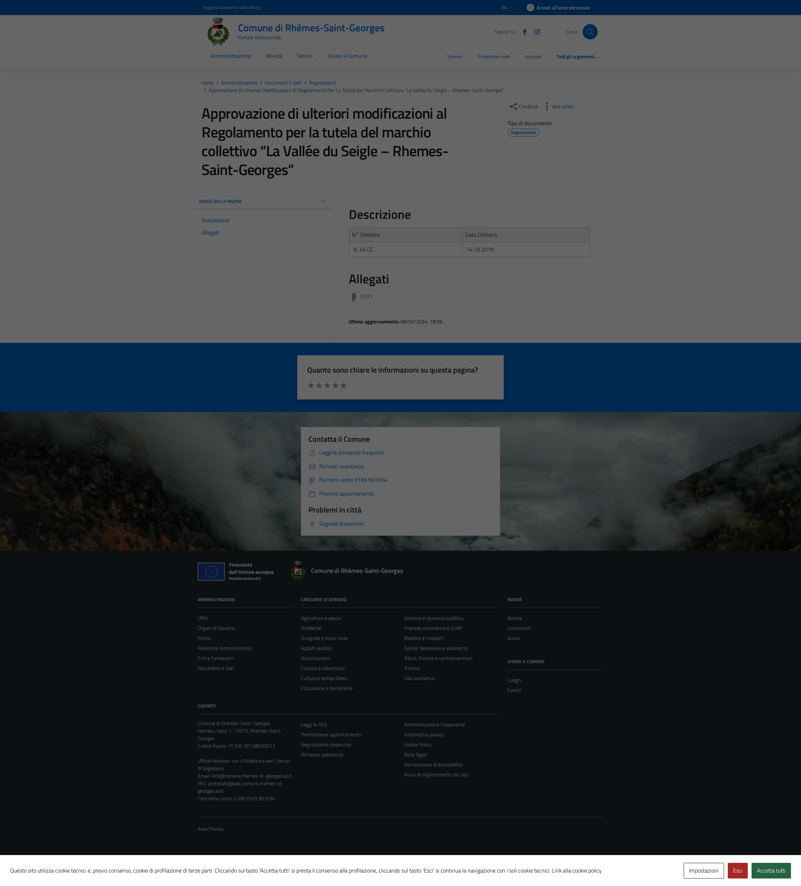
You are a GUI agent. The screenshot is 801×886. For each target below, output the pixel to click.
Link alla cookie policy (577, 870)
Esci (737, 870)
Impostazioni (704, 870)
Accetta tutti (771, 870)
